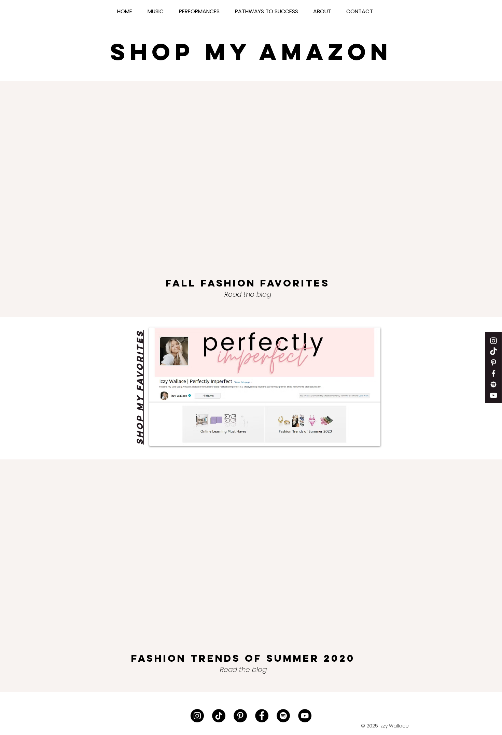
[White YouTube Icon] (493, 395)
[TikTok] (493, 351)
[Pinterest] (493, 362)
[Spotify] (493, 384)
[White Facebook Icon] (493, 373)
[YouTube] (304, 715)
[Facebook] (261, 715)
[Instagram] (197, 715)
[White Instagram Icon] (493, 340)
